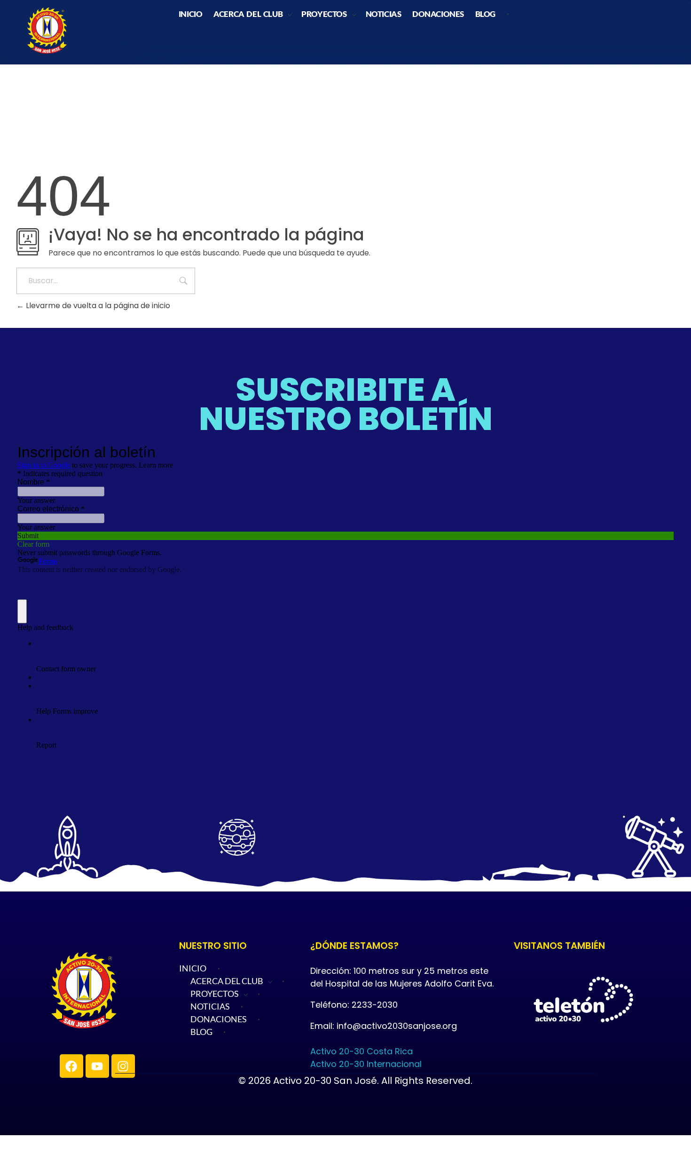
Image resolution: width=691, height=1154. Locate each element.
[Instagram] (123, 1066)
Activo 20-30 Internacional (366, 1064)
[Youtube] (97, 1066)
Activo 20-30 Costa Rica (361, 1051)
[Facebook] (71, 1066)
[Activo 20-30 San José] (114, 990)
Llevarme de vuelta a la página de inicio (97, 305)
